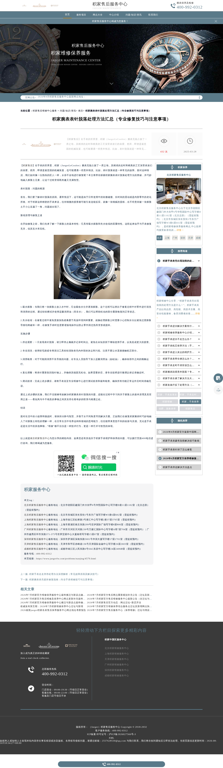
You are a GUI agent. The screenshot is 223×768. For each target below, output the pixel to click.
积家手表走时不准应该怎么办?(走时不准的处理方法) (191, 365)
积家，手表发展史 (167, 394)
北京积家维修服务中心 (117, 648)
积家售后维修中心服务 (45, 110)
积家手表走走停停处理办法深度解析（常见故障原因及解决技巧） (64, 574)
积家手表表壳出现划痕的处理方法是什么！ (186, 261)
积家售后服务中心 (110, 4)
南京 (80, 110)
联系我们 (153, 15)
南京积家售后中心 (40, 438)
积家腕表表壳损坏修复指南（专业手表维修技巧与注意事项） (62, 579)
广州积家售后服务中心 (36, 529)
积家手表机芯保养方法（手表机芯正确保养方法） (189, 345)
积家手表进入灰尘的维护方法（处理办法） (186, 352)
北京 (159, 238)
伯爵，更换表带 (167, 408)
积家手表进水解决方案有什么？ (180, 326)
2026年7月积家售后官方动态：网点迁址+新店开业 (114, 602)
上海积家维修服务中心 (117, 653)
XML (111, 738)
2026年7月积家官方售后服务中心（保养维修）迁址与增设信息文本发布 (125, 610)
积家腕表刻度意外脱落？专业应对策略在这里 (187, 372)
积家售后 (28, 165)
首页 (67, 14)
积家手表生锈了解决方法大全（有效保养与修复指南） (192, 378)
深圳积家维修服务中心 (117, 670)
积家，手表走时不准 (190, 394)
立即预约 (111, 388)
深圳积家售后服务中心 (36, 539)
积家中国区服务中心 (116, 639)
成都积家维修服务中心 (117, 675)
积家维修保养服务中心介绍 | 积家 (181, 332)
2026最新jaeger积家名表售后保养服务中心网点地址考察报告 (53, 610)
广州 (174, 238)
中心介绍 (114, 15)
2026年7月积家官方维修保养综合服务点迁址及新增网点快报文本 (122, 606)
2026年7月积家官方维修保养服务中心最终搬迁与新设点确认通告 (55, 595)
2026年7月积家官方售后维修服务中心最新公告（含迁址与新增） (122, 599)
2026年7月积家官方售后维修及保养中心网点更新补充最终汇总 (54, 599)
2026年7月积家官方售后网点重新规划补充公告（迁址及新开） (120, 595)
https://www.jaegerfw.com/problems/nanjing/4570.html (66, 558)
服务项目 (81, 15)
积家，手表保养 (190, 401)
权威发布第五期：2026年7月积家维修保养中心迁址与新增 (51, 606)
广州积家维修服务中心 (117, 664)
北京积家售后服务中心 (36, 505)
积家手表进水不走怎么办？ (177, 339)
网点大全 (98, 15)
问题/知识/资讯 (134, 15)
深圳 (182, 238)
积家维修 (167, 401)
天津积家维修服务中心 (117, 659)
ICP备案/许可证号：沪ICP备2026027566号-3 (111, 734)
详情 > (180, 230)
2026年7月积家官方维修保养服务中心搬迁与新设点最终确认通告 (55, 602)
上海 (167, 238)
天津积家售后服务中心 (36, 544)
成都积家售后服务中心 (36, 549)
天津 (190, 238)
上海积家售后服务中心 (36, 519)
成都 (198, 238)
